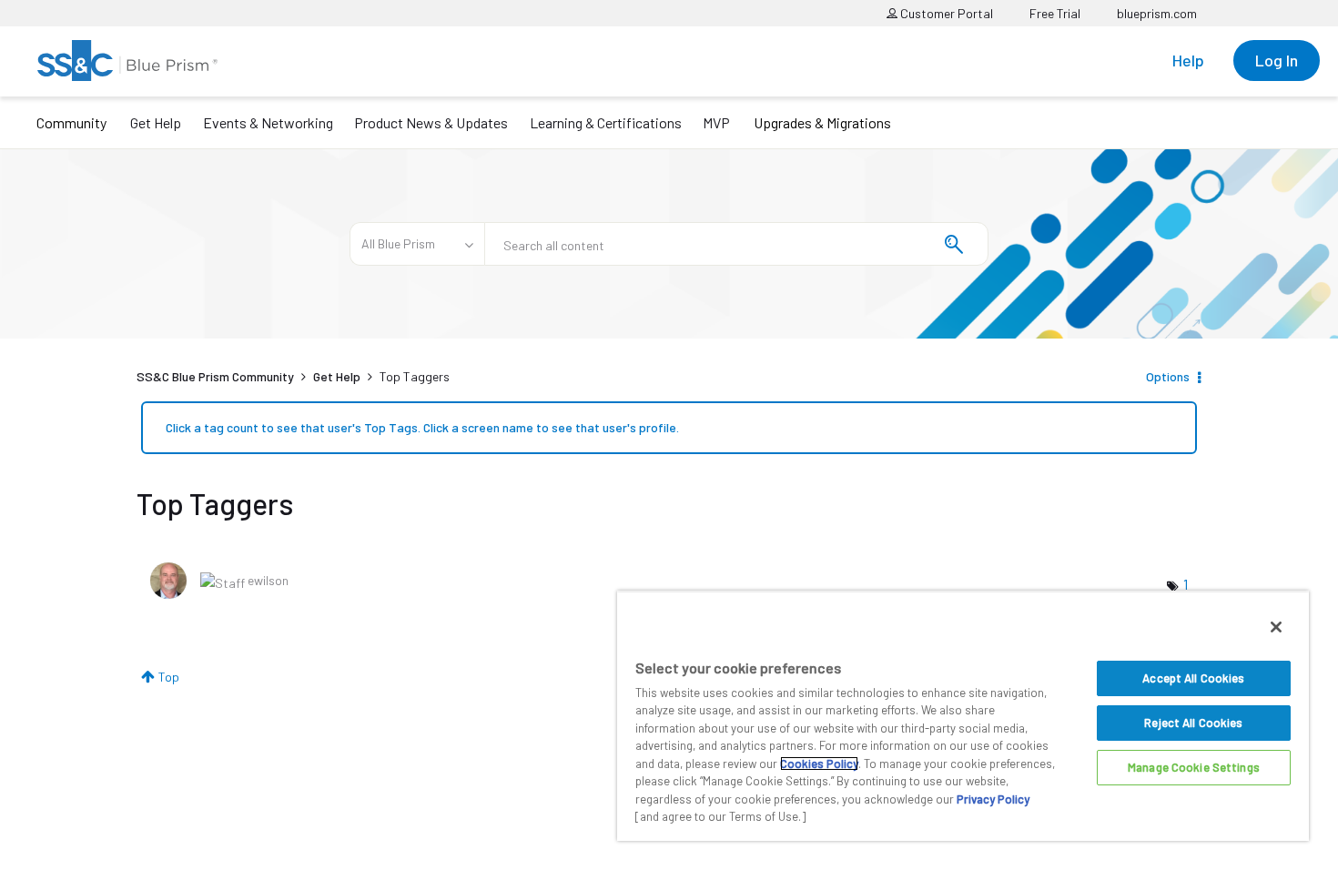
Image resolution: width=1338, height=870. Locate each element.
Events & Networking (268, 122)
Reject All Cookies (1193, 722)
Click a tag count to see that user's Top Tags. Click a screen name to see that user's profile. (422, 427)
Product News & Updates (431, 122)
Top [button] (168, 676)
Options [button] (1168, 376)
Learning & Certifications (606, 122)
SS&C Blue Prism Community (215, 376)
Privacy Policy (993, 799)
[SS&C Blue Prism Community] (127, 60)
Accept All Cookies (1193, 678)
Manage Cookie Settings (1194, 767)
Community (71, 122)
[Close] (1276, 627)
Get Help (155, 122)
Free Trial (1054, 13)
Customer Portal (945, 13)
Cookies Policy (819, 763)
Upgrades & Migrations (822, 122)
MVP (716, 122)
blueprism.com (1157, 13)
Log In (1276, 60)
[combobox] (736, 244)
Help (1188, 60)
